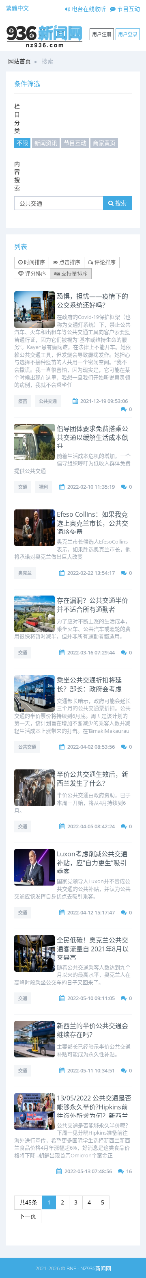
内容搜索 (17, 176)
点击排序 (69, 262)
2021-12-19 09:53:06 (104, 401)
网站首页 (19, 61)
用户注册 (102, 34)
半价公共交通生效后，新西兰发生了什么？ (92, 779)
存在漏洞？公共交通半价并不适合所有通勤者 (92, 605)
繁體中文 (17, 8)
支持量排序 (74, 273)
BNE (71, 1268)
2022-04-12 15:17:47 (91, 912)
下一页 (27, 1216)
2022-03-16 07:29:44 (91, 652)
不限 (22, 143)
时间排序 (34, 262)
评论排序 (104, 262)
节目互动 (128, 9)
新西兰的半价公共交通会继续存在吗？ (92, 1030)
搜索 (120, 203)
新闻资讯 (45, 143)
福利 (43, 487)
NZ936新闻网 (95, 1268)
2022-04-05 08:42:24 (91, 826)
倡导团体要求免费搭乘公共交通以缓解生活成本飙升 (92, 437)
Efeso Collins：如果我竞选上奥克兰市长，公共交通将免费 (92, 523)
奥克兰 (25, 573)
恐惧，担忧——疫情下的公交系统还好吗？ (92, 301)
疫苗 (22, 401)
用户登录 (127, 34)
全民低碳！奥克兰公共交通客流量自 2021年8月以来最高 (93, 949)
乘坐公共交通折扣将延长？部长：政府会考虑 (89, 684)
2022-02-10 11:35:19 (91, 486)
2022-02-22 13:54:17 (91, 572)
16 (129, 1171)
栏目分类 (17, 118)
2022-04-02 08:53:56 (91, 746)
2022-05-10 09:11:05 (91, 998)
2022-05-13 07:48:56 (88, 1171)
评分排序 (35, 273)
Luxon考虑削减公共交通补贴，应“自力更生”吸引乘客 (92, 862)
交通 (22, 487)
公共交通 (48, 401)
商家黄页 (104, 143)
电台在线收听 (88, 9)
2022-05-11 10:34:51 (91, 1070)
